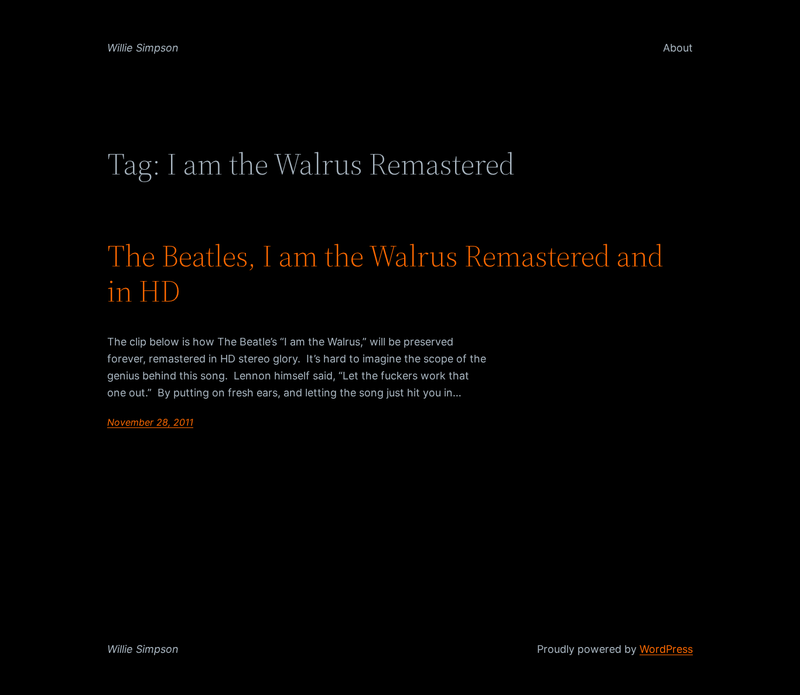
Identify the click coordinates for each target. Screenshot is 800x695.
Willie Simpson (143, 48)
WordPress (666, 649)
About (678, 48)
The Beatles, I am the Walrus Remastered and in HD (385, 273)
